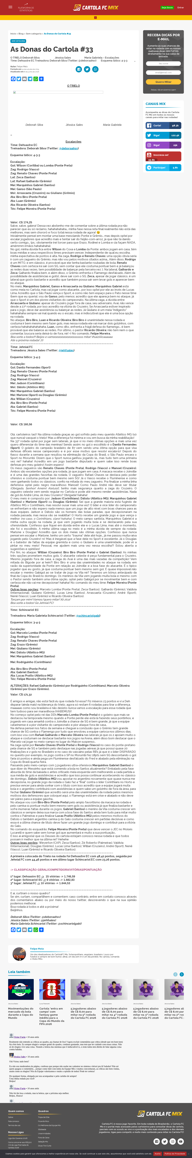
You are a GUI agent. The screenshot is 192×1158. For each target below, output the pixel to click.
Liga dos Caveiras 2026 (17, 1138)
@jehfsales (66, 350)
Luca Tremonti (44, 1003)
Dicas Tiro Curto (44, 1146)
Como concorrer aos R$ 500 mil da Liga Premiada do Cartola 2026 (20, 1145)
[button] (175, 974)
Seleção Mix (43, 1142)
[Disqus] (66, 1067)
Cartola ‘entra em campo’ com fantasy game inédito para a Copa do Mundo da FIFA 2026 (51, 1016)
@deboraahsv (68, 148)
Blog (21, 33)
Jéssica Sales (13, 1003)
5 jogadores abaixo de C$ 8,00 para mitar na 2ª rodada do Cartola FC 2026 (177, 1013)
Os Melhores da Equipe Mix (49, 1125)
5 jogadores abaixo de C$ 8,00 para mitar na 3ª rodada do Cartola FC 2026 (146, 1013)
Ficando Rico (43, 1121)
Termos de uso (14, 1125)
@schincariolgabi (88, 615)
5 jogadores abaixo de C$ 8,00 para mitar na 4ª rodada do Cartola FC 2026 (114, 1013)
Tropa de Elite (43, 1117)
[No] (188, 1153)
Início (13, 33)
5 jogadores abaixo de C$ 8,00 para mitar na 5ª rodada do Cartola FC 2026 (83, 1013)
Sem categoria (33, 33)
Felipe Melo (22, 66)
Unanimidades (44, 1133)
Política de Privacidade (175, 1154)
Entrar (181, 7)
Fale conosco (13, 1121)
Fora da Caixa (43, 1138)
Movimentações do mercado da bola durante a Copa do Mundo (20, 1013)
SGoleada (42, 1129)
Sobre (10, 1117)
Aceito (158, 1154)
